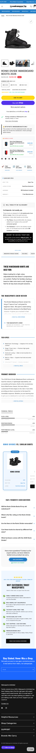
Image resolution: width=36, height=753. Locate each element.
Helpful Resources (9, 717)
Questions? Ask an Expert (19, 89)
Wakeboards (16, 11)
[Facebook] (2, 159)
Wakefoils (25, 11)
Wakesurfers (6, 11)
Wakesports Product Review (11, 253)
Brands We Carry (9, 736)
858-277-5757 (25, 237)
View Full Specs (6, 89)
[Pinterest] (9, 159)
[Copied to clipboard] (16, 159)
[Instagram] (7, 708)
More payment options (18, 107)
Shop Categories (9, 723)
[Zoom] (31, 21)
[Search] (31, 6)
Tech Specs (24, 253)
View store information (11, 121)
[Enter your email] (33, 669)
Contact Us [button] (4, 703)
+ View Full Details (18, 401)
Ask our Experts (18, 559)
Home (2, 15)
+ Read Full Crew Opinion (18, 317)
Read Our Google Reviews (18, 641)
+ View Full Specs (18, 365)
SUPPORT (5, 729)
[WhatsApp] (13, 159)
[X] (6, 159)
